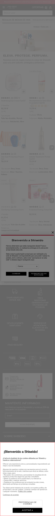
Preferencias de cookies (28, 503)
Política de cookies (25, 491)
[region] (27, 479)
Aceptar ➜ (27, 510)
